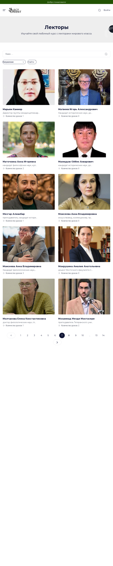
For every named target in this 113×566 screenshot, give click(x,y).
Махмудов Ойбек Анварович (75, 161)
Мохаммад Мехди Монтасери (76, 318)
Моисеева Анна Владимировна (77, 214)
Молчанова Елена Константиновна (24, 318)
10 (83, 335)
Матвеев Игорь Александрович (78, 109)
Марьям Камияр (12, 109)
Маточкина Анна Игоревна (19, 161)
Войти (107, 10)
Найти (31, 62)
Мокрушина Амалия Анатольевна (79, 266)
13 (96, 335)
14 (103, 335)
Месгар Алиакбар (14, 214)
